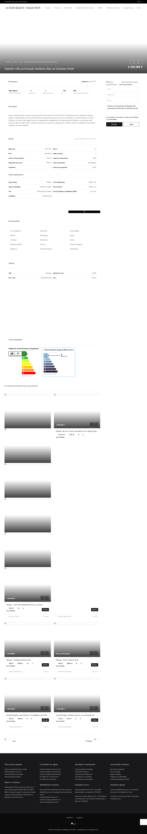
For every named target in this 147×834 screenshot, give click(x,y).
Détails (45, 610)
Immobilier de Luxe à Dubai (83, 777)
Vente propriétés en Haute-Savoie (50, 772)
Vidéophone (74, 249)
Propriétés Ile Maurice (81, 772)
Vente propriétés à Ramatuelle (13, 774)
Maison (15, 62)
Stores (72, 240)
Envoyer (114, 124)
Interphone (44, 240)
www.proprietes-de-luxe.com (49, 797)
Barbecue (13, 249)
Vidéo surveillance (76, 244)
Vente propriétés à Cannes (12, 777)
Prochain (89, 741)
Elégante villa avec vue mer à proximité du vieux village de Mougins (77, 431)
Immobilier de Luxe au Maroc (84, 779)
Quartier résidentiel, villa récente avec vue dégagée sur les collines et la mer (30, 715)
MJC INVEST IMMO (14, 616)
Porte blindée (74, 231)
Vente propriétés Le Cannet (12, 772)
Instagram (79, 817)
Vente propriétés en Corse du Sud (50, 769)
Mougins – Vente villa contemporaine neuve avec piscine (24, 605)
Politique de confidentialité (118, 777)
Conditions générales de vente (119, 779)
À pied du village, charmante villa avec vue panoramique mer (75, 715)
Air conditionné (15, 231)
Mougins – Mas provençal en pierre (67, 660)
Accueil (8, 62)
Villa (20, 62)
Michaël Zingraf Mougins (64, 616)
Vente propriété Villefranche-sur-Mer (15, 769)
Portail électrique (46, 249)
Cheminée (43, 231)
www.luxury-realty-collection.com (50, 799)
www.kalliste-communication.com (87, 830)
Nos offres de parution (117, 769)
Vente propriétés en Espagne (84, 769)
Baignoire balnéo (16, 244)
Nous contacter (115, 772)
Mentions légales (115, 774)
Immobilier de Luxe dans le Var (49, 777)
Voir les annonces (125, 84)
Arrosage (13, 240)
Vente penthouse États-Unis (83, 774)
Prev (14, 741)
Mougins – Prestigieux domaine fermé (18, 660)
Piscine (42, 244)
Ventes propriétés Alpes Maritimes (50, 774)
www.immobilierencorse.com (49, 802)
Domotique (44, 235)
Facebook (69, 817)
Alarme (12, 235)
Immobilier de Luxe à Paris (48, 779)
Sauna (72, 235)
